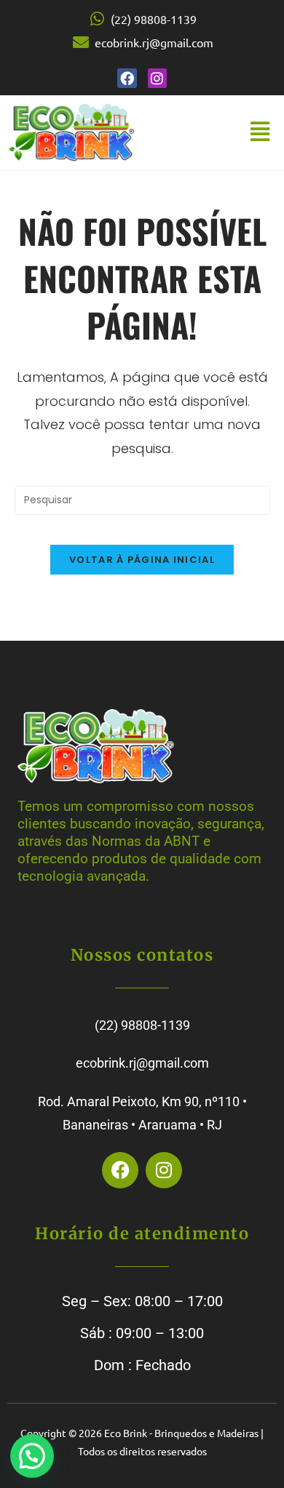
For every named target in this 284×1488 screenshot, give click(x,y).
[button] (259, 132)
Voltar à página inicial (142, 560)
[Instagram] (157, 78)
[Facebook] (127, 78)
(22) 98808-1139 (142, 1025)
